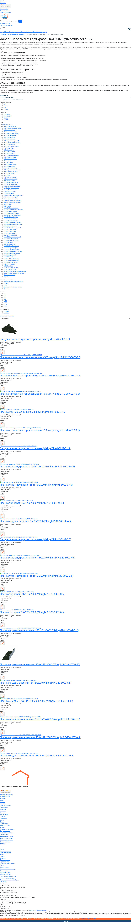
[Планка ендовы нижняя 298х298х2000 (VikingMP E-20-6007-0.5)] (19, 753)
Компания (3, 798)
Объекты (6, 32)
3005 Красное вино (9, 137)
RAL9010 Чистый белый (10, 262)
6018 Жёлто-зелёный (10, 157)
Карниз (6, 283)
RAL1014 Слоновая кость (11, 208)
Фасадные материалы (6, 836)
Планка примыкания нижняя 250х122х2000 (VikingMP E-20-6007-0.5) (40, 719)
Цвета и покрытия (5, 853)
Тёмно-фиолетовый (9, 275)
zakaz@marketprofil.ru (6, 795)
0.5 (4, 104)
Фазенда (2, 843)
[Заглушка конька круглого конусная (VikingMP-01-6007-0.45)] (18, 446)
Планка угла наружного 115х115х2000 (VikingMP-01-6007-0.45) (36, 484)
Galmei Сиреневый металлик (12, 202)
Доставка (2, 858)
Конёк (5, 285)
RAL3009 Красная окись (11, 220)
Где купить (3, 882)
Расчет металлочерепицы (7, 869)
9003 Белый (7, 175)
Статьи (2, 820)
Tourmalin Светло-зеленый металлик (14, 273)
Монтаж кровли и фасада (7, 863)
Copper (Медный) (9, 193)
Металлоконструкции (6, 838)
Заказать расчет (5, 11)
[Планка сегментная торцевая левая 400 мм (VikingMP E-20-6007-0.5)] (20, 391)
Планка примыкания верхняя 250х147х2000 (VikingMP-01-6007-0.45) (40, 664)
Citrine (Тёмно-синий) (10, 190)
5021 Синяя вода (8, 150)
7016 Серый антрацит (10, 164)
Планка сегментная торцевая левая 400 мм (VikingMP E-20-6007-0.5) (40, 393)
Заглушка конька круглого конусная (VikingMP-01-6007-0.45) (35, 448)
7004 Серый (7, 161)
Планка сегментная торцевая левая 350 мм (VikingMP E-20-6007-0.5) (40, 430)
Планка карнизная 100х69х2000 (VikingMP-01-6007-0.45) (33, 412)
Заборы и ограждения (6, 840)
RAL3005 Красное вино (10, 219)
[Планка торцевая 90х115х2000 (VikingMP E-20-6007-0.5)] (17, 591)
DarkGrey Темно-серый (10, 199)
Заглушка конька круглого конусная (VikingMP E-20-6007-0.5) (35, 539)
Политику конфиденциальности (38, 910)
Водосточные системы (6, 833)
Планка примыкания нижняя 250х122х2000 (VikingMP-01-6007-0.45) (39, 630)
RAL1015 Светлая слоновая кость (13, 210)
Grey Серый (7, 206)
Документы (17, 32)
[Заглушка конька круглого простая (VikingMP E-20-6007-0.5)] (9, 328)
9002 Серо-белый (9, 173)
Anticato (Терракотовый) (11, 182)
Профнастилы (4, 834)
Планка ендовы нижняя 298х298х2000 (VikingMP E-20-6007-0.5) (37, 755)
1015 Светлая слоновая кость (12, 128)
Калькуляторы (43, 32)
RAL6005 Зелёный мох (10, 235)
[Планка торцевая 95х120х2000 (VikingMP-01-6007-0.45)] (16, 500)
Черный (6, 277)
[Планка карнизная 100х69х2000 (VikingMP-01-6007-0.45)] (17, 409)
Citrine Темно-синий (10, 191)
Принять (65, 921)
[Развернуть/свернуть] (130, 97)
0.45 (5, 107)
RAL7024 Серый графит (10, 248)
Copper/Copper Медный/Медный (13, 195)
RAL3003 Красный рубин (11, 217)
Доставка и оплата (5, 12)
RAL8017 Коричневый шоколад (13, 251)
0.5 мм (6, 106)
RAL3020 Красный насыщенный (13, 224)
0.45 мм (6, 109)
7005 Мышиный (8, 162)
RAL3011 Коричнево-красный (12, 222)
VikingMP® (7, 114)
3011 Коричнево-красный (11, 141)
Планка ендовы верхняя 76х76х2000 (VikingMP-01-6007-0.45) (35, 521)
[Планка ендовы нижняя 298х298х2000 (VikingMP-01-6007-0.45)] (19, 698)
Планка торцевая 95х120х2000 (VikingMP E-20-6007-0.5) (32, 612)
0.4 (4, 293)
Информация (4, 814)
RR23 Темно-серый (9, 264)
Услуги (2, 32)
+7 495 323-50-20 (5, 23)
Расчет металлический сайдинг (9, 880)
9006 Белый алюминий (10, 179)
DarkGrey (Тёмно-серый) (11, 197)
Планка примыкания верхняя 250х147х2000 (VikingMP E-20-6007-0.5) (40, 737)
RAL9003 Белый (8, 257)
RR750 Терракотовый (10, 269)
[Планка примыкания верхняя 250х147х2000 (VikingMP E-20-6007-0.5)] (20, 735)
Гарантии (3, 816)
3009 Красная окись (9, 139)
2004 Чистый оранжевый (11, 133)
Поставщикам (4, 807)
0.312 (5, 303)
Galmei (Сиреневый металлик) (12, 200)
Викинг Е (6, 120)
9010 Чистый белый (9, 181)
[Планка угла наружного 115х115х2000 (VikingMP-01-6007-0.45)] (19, 482)
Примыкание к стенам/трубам (13, 287)
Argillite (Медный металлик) (12, 186)
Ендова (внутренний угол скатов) (13, 281)
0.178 (5, 301)
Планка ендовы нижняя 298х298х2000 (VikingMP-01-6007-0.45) (36, 700)
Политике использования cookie (88, 918)
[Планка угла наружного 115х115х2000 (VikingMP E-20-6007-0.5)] (19, 573)
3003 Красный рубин (10, 135)
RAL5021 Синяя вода (10, 231)
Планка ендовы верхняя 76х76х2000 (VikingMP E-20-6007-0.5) (35, 682)
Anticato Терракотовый (10, 184)
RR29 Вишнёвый (8, 266)
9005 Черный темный (10, 177)
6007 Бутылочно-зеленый (11, 155)
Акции (2, 849)
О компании (29, 32)
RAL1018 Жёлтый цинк (10, 211)
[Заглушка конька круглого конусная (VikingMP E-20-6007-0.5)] (18, 537)
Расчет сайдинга (5, 872)
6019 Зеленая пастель (10, 159)
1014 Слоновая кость (10, 126)
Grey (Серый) (7, 204)
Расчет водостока (5, 874)
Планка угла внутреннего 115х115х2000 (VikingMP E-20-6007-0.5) (37, 557)
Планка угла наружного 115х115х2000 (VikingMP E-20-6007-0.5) (36, 575)
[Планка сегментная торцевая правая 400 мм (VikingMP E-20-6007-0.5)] (21, 373)
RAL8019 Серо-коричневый (12, 253)
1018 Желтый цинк (9, 130)
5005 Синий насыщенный (11, 146)
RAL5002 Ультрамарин (10, 226)
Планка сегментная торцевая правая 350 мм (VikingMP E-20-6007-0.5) (40, 357)
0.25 (5, 297)
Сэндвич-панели (5, 831)
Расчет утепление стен (7, 878)
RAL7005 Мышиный (9, 244)
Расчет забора (4, 871)
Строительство (4, 862)
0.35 (5, 299)
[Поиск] (20, 21)
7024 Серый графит (9, 166)
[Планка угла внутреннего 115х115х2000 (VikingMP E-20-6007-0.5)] (19, 555)
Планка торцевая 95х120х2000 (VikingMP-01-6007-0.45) (32, 502)
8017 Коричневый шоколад (12, 170)
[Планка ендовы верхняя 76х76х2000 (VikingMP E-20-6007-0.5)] (18, 680)
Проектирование (5, 860)
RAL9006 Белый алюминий (11, 260)
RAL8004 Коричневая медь (11, 249)
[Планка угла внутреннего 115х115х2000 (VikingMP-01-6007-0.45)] (19, 464)
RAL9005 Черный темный (11, 258)
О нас (1, 800)
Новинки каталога (5, 851)
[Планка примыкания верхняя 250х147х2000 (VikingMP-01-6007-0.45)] (9, 654)
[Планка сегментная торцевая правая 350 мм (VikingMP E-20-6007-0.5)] (21, 355)
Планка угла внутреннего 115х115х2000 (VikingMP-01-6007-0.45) (37, 466)
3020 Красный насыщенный (12, 142)
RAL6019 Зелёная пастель (11, 240)
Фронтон (6, 289)
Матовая (6, 311)
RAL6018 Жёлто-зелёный (11, 239)
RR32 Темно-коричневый (11, 268)
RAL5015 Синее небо (10, 229)
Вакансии (36, 32)
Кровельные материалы (7, 829)
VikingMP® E (7, 116)
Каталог (2, 827)
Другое (2, 865)
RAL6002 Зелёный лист (10, 233)
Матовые (6, 313)
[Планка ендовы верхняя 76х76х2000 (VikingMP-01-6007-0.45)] (18, 519)
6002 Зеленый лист (9, 152)
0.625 (5, 306)
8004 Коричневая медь (10, 168)
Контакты (3, 3)
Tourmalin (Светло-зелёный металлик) (15, 271)
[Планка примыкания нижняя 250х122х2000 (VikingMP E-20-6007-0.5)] (20, 716)
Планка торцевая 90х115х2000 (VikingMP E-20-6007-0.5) (32, 594)
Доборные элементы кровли (13, 100)
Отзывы (23, 32)
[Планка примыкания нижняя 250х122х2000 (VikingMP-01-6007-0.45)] (20, 628)
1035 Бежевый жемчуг (10, 132)
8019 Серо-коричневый (11, 171)
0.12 (5, 295)
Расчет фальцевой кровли (8, 876)
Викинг (6, 118)
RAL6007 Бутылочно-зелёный (12, 237)
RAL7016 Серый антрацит (11, 246)
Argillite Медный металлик (11, 188)
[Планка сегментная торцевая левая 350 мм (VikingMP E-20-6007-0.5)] (20, 427)
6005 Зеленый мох (9, 153)
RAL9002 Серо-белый (10, 255)
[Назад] (0, 97)
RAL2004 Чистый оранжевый (12, 215)
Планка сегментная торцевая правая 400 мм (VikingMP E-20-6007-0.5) (40, 375)
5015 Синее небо (9, 148)
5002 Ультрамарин (9, 144)
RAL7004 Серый (8, 242)
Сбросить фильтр (7, 124)
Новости (11, 32)
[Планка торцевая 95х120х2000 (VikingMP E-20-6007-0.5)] (17, 610)
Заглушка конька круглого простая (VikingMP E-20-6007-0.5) (35, 339)
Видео (2, 822)
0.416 (5, 304)
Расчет (2, 856)
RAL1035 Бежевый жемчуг (11, 213)
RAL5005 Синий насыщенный (12, 228)
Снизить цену (4, 9)
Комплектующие (7, 97)
